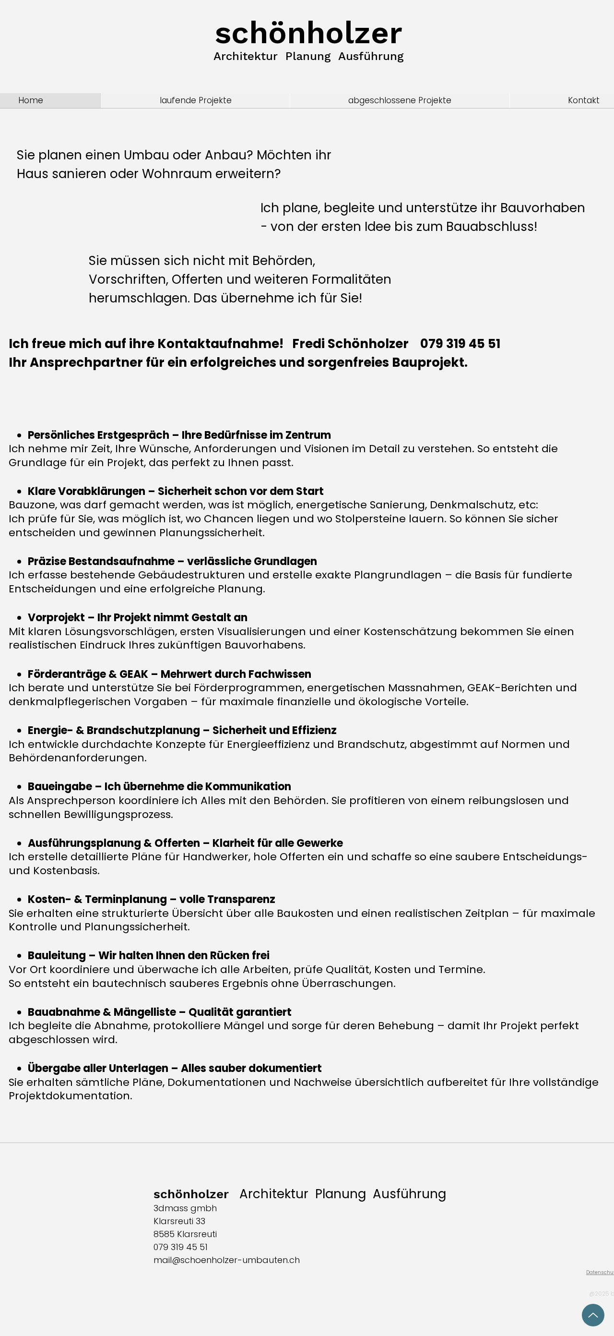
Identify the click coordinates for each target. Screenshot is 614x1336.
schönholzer (308, 32)
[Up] (593, 1315)
